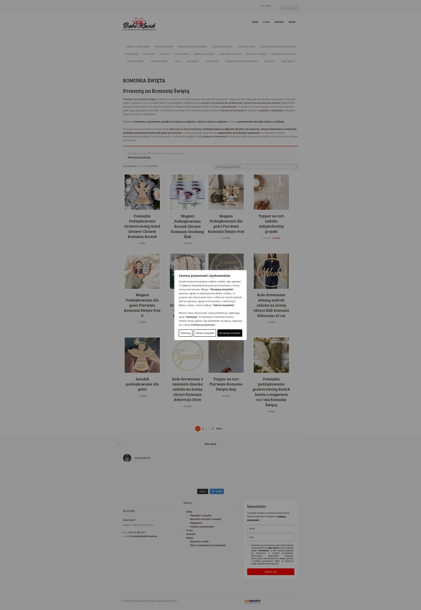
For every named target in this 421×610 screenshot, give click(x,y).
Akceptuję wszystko (229, 332)
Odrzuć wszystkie (205, 332)
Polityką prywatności (203, 324)
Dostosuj (186, 332)
